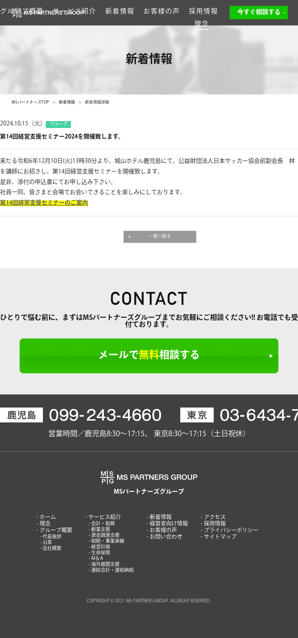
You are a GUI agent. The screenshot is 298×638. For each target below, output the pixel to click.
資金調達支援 (105, 535)
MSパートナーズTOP (30, 103)
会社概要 (52, 548)
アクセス (215, 517)
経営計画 (100, 547)
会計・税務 (103, 523)
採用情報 (203, 12)
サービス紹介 (104, 517)
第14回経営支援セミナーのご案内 (44, 203)
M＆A (97, 558)
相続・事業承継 (107, 541)
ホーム (48, 517)
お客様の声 (162, 12)
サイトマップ (220, 537)
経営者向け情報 (169, 524)
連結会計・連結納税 (112, 570)
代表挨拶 (52, 536)
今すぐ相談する (259, 12)
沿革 (47, 542)
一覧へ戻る (160, 236)
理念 (201, 24)
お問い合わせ (166, 537)
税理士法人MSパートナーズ (48, 13)
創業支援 (100, 529)
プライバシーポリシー (231, 530)
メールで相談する (149, 356)
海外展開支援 (105, 564)
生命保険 (100, 552)
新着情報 (119, 12)
